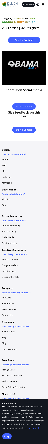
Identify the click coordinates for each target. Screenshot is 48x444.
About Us (6, 298)
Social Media (8, 237)
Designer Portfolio (11, 277)
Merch (5, 171)
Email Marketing (9, 243)
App (4, 205)
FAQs (4, 337)
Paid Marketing (9, 231)
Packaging (7, 177)
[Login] (37, 4)
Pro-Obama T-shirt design (18, 20)
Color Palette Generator (13, 387)
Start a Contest (24, 40)
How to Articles (9, 349)
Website (6, 199)
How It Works (8, 332)
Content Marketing (11, 226)
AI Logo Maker (8, 370)
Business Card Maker (12, 376)
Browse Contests (10, 259)
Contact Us (7, 315)
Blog (4, 343)
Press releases (9, 309)
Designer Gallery (10, 265)
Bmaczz (19, 18)
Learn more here (34, 428)
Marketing (7, 183)
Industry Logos (9, 271)
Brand (5, 159)
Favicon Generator (11, 381)
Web (4, 165)
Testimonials (8, 303)
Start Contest (28, 4)
